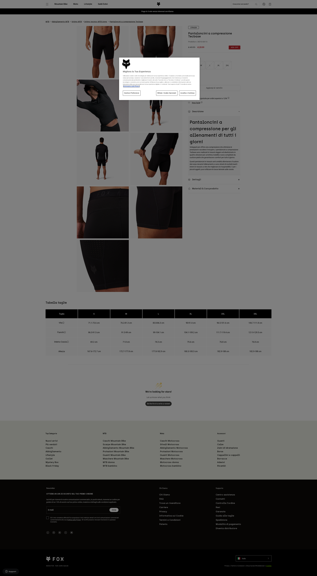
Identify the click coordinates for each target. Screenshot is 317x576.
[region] (159, 79)
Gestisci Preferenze (131, 93)
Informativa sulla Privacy (131, 86)
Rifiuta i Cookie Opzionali (167, 93)
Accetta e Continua (187, 93)
